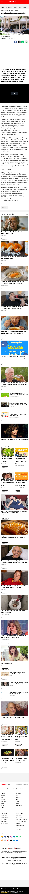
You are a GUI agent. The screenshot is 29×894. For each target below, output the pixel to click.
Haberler (3, 793)
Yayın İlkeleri (22, 788)
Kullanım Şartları (19, 813)
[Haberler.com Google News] (2, 837)
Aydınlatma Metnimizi (6, 892)
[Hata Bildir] (13, 863)
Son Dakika (3, 801)
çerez (25, 888)
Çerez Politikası (19, 817)
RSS (17, 827)
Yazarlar (17, 803)
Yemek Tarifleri (4, 823)
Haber (9, 860)
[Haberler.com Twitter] (8, 837)
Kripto (2, 803)
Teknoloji (17, 797)
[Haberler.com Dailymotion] (17, 840)
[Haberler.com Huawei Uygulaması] (17, 848)
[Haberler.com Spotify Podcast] (20, 837)
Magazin (3, 799)
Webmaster (18, 823)
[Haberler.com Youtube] (8, 840)
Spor (2, 797)
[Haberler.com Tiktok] (11, 840)
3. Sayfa (10, 7)
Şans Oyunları (4, 819)
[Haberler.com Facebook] (5, 837)
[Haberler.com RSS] (2, 840)
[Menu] (2, 1)
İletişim (13, 788)
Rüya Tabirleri (4, 821)
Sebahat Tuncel (5, 207)
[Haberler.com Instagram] (11, 837)
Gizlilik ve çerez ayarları (6, 863)
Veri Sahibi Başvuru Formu (21, 821)
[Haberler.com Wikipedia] (5, 840)
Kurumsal (18, 811)
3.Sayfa (2, 805)
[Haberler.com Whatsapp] (17, 837)
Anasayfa (3, 7)
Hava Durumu (4, 813)
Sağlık (17, 795)
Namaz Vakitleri (4, 815)
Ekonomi (3, 795)
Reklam (8, 788)
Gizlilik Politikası (19, 815)
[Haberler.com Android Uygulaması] (11, 848)
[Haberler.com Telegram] (14, 840)
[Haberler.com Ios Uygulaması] (4, 848)
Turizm (17, 801)
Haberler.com (4, 811)
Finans (17, 799)
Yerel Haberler (19, 805)
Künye (17, 788)
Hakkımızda (3, 788)
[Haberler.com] (5, 784)
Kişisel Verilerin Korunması (21, 819)
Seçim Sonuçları (4, 817)
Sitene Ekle (18, 829)
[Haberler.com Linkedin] (14, 837)
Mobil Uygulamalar (20, 825)
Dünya (2, 807)
